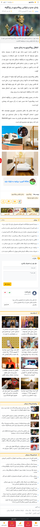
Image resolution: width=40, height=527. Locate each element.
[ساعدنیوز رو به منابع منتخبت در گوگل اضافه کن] (19, 201)
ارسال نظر (7, 284)
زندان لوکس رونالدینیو (18, 194)
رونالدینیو (29, 194)
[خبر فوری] (1, 160)
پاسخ (5, 304)
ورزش (36, 11)
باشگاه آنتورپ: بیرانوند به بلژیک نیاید (17, 181)
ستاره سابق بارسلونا (32, 198)
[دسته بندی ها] (38, 2)
